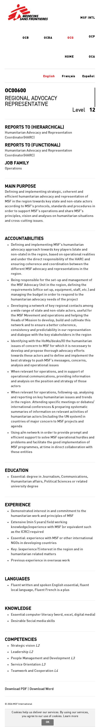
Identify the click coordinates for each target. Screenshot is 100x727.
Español (88, 76)
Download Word (42, 689)
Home (69, 56)
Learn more (70, 716)
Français (68, 76)
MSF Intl (87, 17)
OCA (92, 56)
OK (47, 722)
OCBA (48, 37)
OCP (92, 36)
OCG (70, 37)
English (49, 76)
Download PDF (16, 689)
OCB (26, 37)
